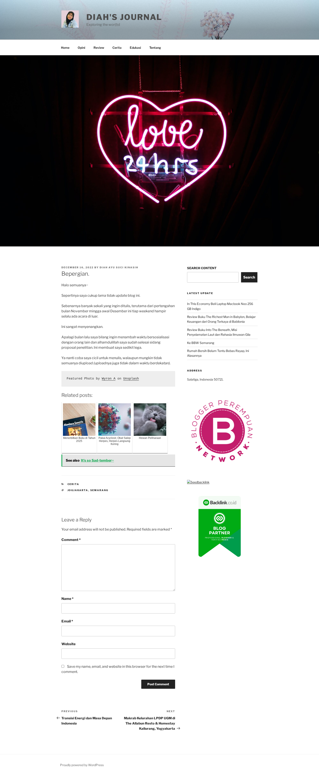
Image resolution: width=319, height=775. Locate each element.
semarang (99, 490)
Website (68, 644)
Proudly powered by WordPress (82, 765)
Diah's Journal (124, 17)
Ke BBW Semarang (200, 343)
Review (99, 47)
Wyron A (108, 379)
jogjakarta (77, 490)
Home (65, 47)
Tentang (155, 47)
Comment (71, 540)
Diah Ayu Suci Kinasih (119, 267)
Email (67, 621)
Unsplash (131, 379)
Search (249, 277)
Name (67, 599)
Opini (81, 47)
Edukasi (135, 47)
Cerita (117, 47)
